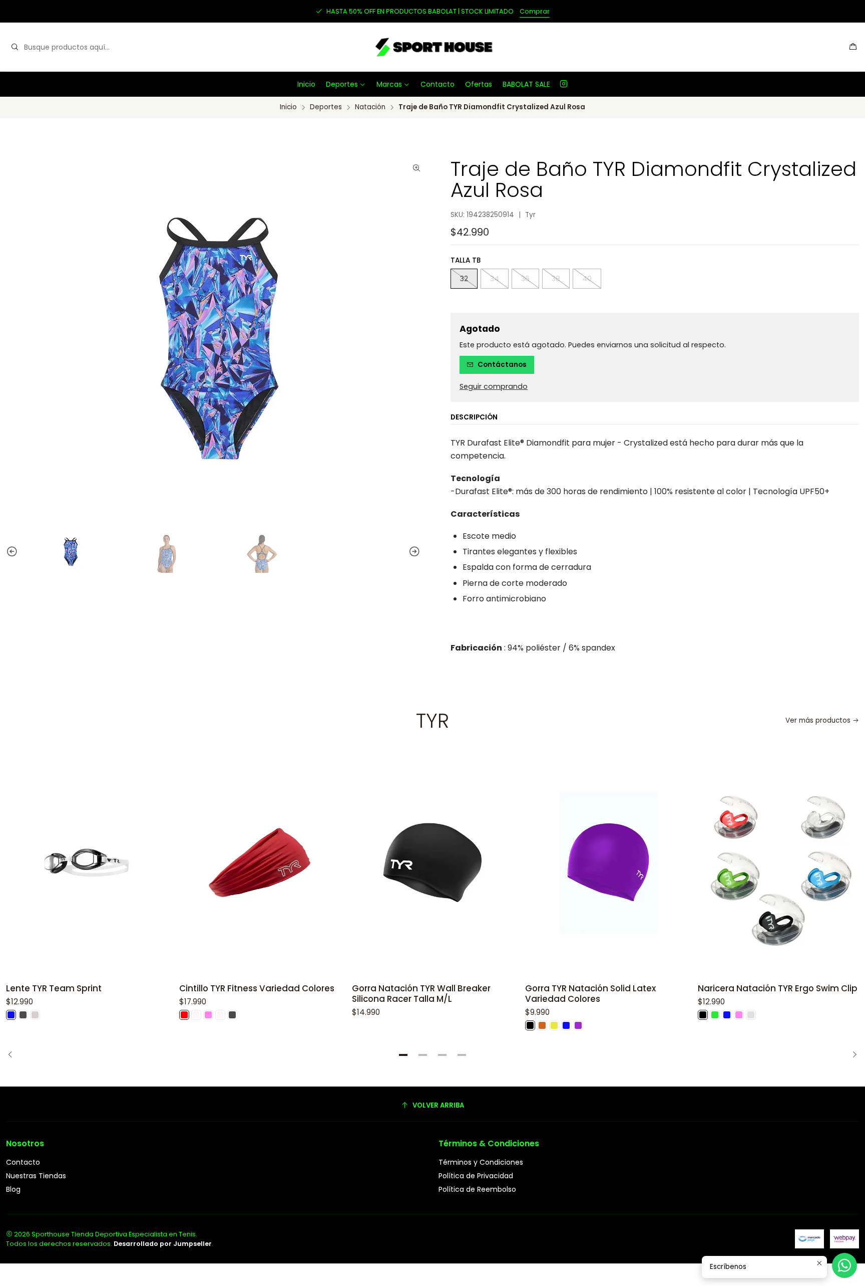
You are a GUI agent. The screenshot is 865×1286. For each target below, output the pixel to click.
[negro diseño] (232, 1015)
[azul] (11, 1015)
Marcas (389, 84)
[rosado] (208, 1015)
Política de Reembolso (477, 1189)
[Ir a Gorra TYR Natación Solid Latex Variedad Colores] (605, 862)
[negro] (530, 1025)
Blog (13, 1189)
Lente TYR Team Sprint (54, 988)
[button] (403, 1055)
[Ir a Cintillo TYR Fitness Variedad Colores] (259, 862)
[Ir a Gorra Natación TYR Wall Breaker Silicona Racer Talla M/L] (432, 862)
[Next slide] (418, 552)
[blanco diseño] (220, 1015)
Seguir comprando (494, 386)
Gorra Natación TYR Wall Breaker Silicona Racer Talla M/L (421, 994)
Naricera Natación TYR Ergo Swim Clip (777, 988)
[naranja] (542, 1025)
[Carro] (853, 47)
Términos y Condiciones (481, 1162)
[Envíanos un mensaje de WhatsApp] (844, 1265)
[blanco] (196, 1015)
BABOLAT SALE (526, 84)
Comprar (535, 11)
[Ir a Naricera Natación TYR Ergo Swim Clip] (778, 862)
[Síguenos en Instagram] (563, 84)
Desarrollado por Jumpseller (163, 1243)
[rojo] (184, 1015)
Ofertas (478, 84)
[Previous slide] (7, 552)
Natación (370, 107)
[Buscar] (14, 47)
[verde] (715, 1015)
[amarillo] (554, 1025)
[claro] (35, 1015)
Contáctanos (502, 364)
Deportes (342, 84)
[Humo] (23, 1015)
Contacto (437, 84)
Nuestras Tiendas (36, 1176)
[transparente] (751, 1015)
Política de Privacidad (476, 1176)
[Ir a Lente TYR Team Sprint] (86, 862)
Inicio (306, 84)
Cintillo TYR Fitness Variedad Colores (256, 988)
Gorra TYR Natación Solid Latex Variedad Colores (590, 994)
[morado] (578, 1025)
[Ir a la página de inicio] (432, 47)
